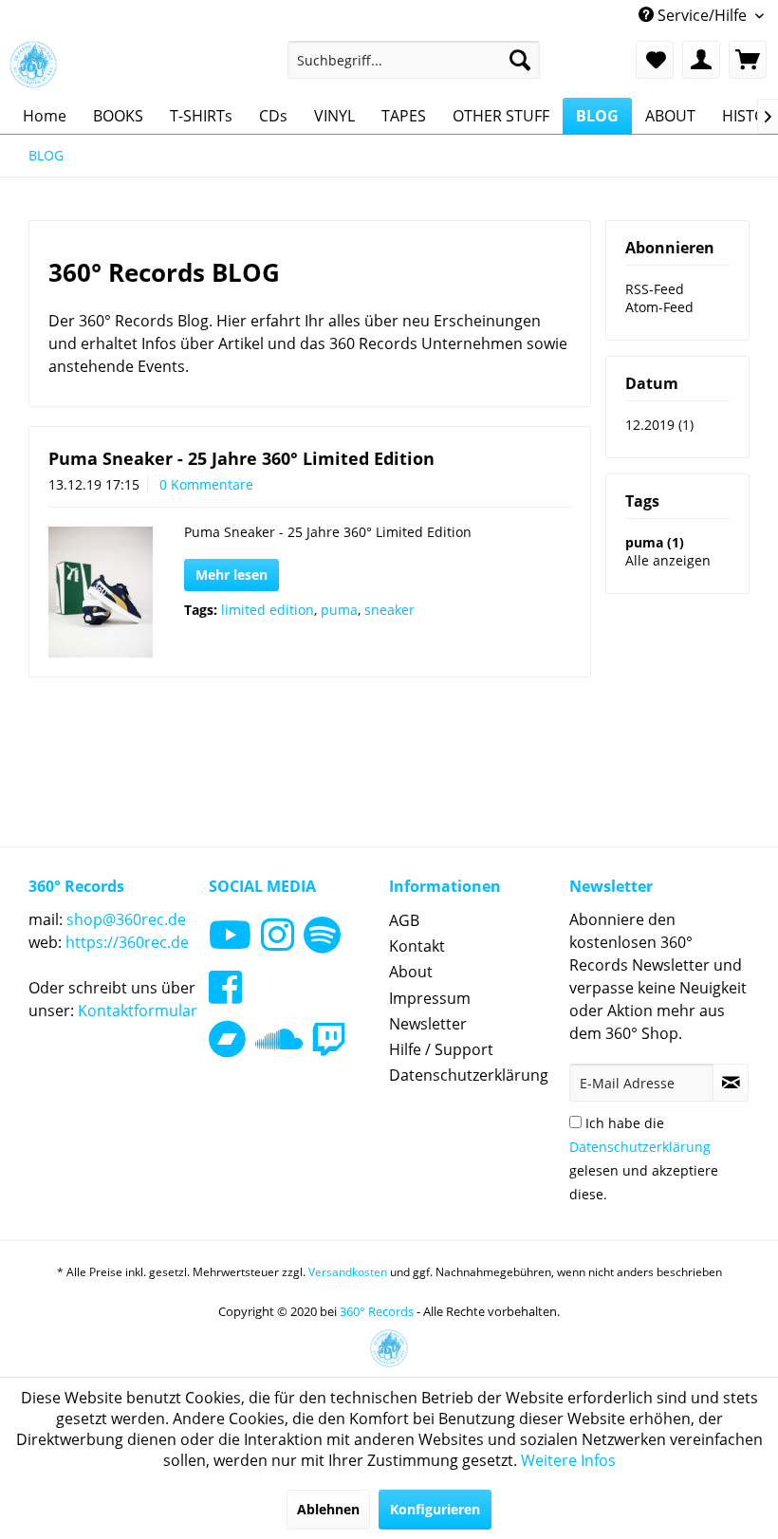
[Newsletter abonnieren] (731, 1083)
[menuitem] (414, 60)
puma (339, 610)
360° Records (377, 1311)
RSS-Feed (654, 289)
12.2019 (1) (659, 425)
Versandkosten (347, 1272)
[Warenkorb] (748, 60)
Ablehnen (328, 1509)
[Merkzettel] (655, 60)
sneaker (389, 610)
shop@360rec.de (126, 919)
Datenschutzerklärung (468, 1075)
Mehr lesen (231, 575)
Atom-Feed (659, 307)
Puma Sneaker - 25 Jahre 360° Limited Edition (241, 458)
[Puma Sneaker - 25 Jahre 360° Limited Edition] (100, 592)
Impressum (430, 998)
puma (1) (654, 542)
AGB (404, 920)
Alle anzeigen (668, 560)
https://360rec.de (127, 942)
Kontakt (417, 946)
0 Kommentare (206, 484)
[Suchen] (520, 60)
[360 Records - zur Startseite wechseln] (33, 64)
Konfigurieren (435, 1509)
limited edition (267, 610)
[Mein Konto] (701, 60)
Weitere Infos (568, 1460)
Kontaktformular (137, 1010)
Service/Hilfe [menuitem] (702, 15)
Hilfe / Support (441, 1049)
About (411, 971)
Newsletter (428, 1023)
